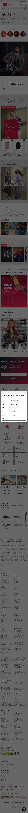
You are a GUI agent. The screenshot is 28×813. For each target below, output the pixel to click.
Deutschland (14, 407)
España (14, 418)
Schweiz (14, 404)
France (14, 411)
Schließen (26, 392)
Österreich (14, 400)
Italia (14, 415)
